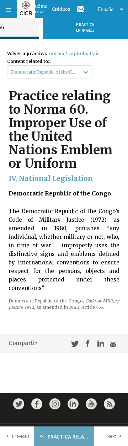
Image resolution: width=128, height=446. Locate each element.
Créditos (61, 9)
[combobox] (11, 72)
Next (111, 436)
